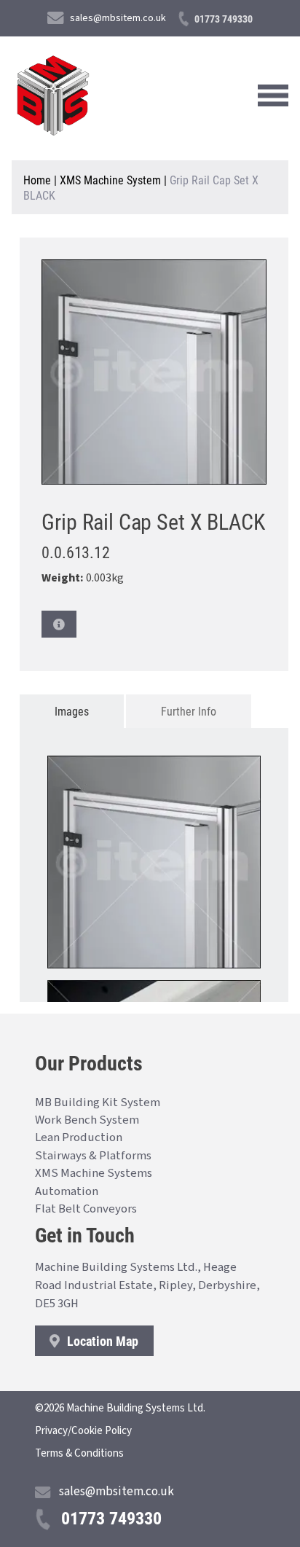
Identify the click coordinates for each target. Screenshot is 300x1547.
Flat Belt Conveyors (86, 1209)
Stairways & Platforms (93, 1156)
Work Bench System (87, 1120)
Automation (66, 1191)
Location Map (101, 1341)
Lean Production (78, 1137)
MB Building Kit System (97, 1102)
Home (37, 179)
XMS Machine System (110, 179)
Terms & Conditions (79, 1453)
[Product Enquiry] (59, 624)
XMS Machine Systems (93, 1173)
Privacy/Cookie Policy (83, 1430)
